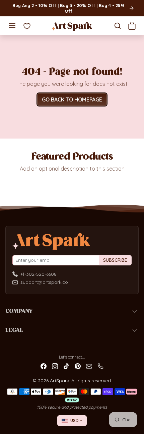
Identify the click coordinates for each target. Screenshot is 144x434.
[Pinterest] (77, 366)
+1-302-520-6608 (38, 274)
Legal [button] (14, 330)
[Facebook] (43, 366)
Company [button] (18, 311)
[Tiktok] (66, 366)
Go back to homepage (72, 99)
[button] (12, 25)
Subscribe (115, 260)
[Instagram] (55, 366)
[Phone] (100, 366)
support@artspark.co (44, 282)
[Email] (89, 366)
